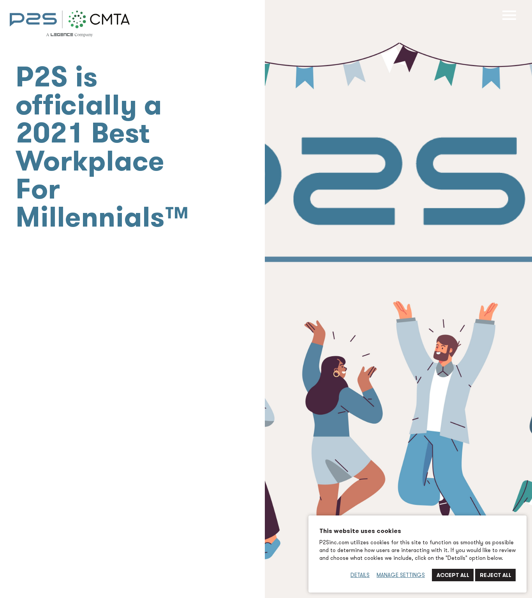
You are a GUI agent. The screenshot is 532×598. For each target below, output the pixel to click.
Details (360, 575)
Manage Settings (401, 575)
